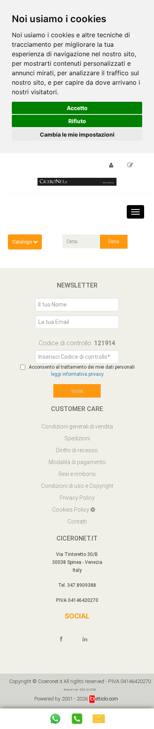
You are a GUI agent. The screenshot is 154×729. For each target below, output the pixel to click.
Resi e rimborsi (77, 474)
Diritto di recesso (77, 450)
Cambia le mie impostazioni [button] (77, 134)
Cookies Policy (71, 509)
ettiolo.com (106, 699)
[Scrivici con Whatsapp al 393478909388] (55, 718)
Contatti (77, 521)
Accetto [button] (77, 108)
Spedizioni (77, 438)
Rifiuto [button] (77, 121)
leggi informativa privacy (77, 374)
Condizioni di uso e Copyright (77, 486)
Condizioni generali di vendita (77, 426)
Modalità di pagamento (77, 462)
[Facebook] (64, 639)
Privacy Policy (77, 498)
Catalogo (22, 242)
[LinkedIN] (88, 639)
